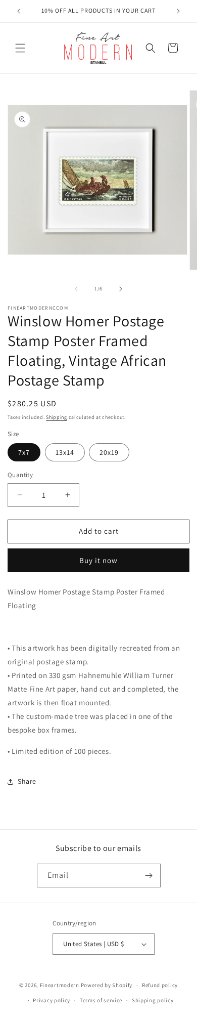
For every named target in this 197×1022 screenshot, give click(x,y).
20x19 (109, 452)
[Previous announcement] (19, 11)
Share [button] (27, 781)
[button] (20, 48)
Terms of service (101, 1000)
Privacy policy (51, 1000)
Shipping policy (153, 1000)
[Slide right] (121, 289)
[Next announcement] (178, 11)
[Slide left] (76, 289)
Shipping (56, 417)
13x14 (65, 452)
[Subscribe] (149, 875)
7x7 (24, 452)
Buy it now (98, 560)
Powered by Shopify (107, 985)
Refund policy (160, 985)
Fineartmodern (59, 985)
